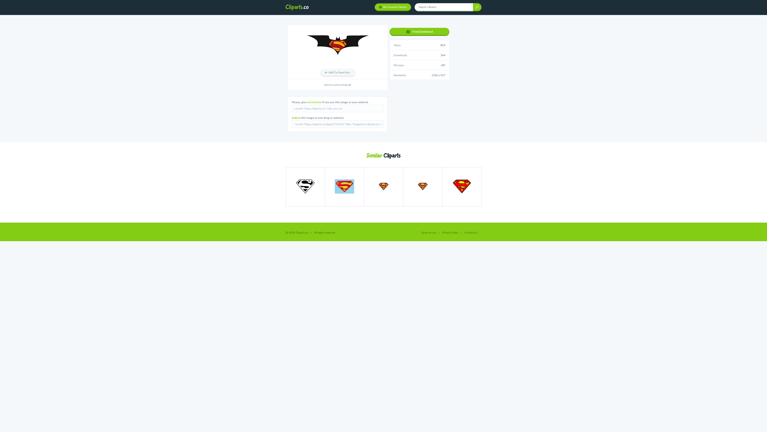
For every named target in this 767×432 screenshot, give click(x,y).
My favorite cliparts (395, 7)
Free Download (422, 31)
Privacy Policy (450, 232)
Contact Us (470, 232)
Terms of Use (428, 232)
